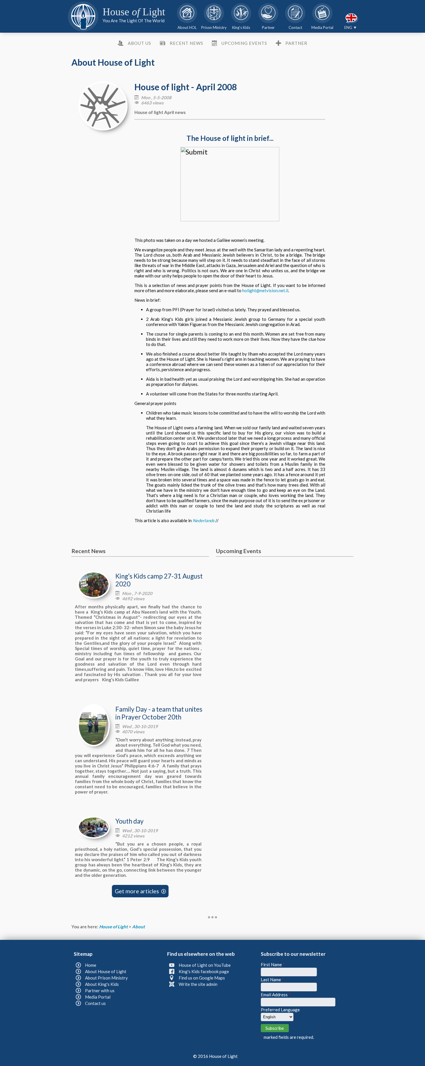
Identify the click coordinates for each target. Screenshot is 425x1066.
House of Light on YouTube (205, 965)
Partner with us (99, 990)
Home (90, 965)
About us (139, 43)
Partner (296, 43)
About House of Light (105, 971)
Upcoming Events (244, 43)
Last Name (272, 979)
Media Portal (97, 996)
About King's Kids (102, 984)
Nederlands (204, 520)
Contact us (95, 1003)
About (138, 926)
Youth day (129, 821)
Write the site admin (198, 984)
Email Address (276, 994)
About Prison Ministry (106, 977)
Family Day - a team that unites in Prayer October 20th (158, 713)
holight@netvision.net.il (265, 290)
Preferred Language (280, 1009)
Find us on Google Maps (202, 977)
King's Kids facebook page (204, 971)
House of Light (114, 926)
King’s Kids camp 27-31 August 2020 (159, 580)
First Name (273, 964)
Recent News (186, 43)
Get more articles (140, 891)
